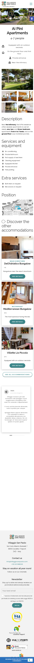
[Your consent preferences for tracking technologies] (30, 660)
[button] (27, 435)
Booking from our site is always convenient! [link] (17, 660)
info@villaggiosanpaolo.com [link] (17, 562)
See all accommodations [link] (17, 374)
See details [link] (17, 276)
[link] (32, 19)
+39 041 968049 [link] (17, 564)
